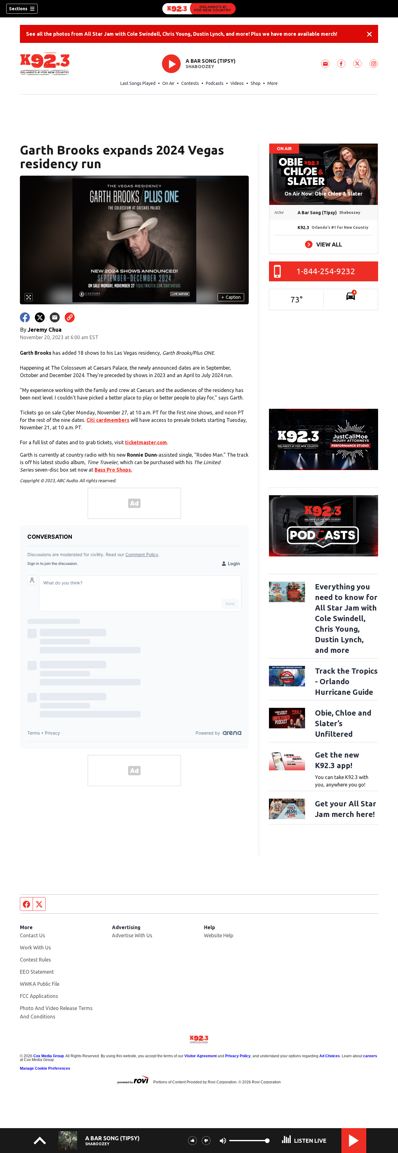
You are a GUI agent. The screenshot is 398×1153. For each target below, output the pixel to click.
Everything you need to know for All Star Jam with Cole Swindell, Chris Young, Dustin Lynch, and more (346, 618)
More (272, 83)
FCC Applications (39, 996)
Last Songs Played (137, 83)
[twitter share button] (40, 317)
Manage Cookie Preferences (45, 1068)
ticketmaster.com (146, 442)
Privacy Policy (238, 1056)
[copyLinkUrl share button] (70, 317)
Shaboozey (200, 66)
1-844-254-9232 (325, 271)
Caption (231, 297)
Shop (256, 83)
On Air (168, 83)
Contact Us (32, 935)
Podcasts (215, 83)
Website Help (218, 935)
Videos (237, 83)
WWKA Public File (39, 984)
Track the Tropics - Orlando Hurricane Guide (346, 681)
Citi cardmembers (107, 420)
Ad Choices (329, 1056)
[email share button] (55, 317)
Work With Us (35, 947)
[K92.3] (199, 8)
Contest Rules (35, 959)
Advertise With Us (132, 935)
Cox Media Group (48, 1056)
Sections (18, 8)
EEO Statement (37, 972)
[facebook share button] (25, 317)
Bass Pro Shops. (113, 470)
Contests (190, 83)
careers (370, 1056)
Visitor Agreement (200, 1056)
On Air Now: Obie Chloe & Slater (324, 193)
